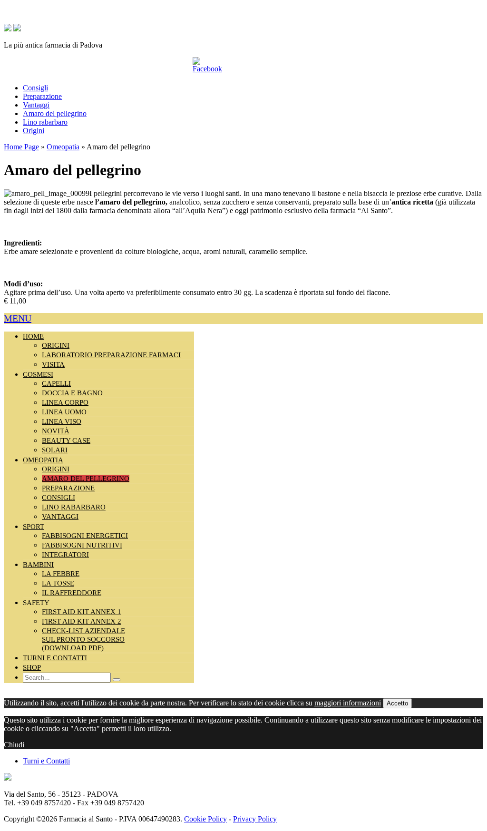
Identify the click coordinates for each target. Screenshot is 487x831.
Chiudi (14, 745)
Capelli (56, 383)
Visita (53, 364)
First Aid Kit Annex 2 (81, 621)
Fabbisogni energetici (85, 535)
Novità (55, 431)
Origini (33, 131)
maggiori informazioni (347, 703)
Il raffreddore (71, 592)
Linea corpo (65, 402)
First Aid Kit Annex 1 (81, 612)
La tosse (58, 583)
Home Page (21, 147)
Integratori (65, 554)
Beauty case (66, 440)
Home (33, 336)
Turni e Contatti (55, 658)
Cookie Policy (205, 819)
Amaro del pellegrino (55, 113)
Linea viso (61, 421)
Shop (32, 667)
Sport (33, 526)
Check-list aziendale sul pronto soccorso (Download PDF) (83, 639)
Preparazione (42, 96)
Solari (55, 450)
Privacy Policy (255, 819)
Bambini (38, 564)
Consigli (35, 88)
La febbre (60, 573)
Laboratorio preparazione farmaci (111, 355)
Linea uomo (64, 412)
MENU (17, 318)
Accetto (397, 703)
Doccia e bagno (72, 393)
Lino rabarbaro (45, 122)
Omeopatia (63, 147)
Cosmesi (38, 374)
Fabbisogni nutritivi (82, 545)
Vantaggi (36, 105)
